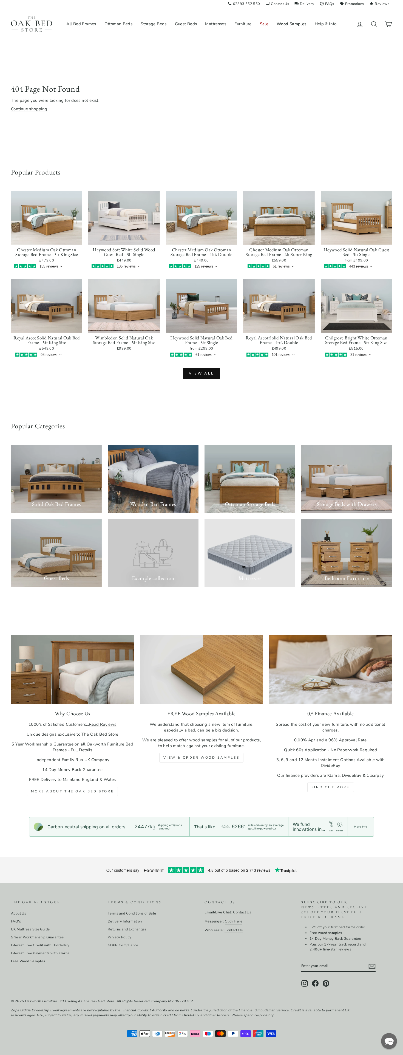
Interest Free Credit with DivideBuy (40, 945)
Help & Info (326, 24)
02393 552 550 (244, 3)
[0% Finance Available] (330, 669)
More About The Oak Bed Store (72, 791)
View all (201, 373)
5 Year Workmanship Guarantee (37, 937)
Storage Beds (154, 24)
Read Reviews (103, 724)
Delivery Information (125, 921)
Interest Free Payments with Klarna (40, 953)
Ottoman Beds (118, 24)
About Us (18, 913)
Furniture (242, 24)
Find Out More (330, 787)
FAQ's (16, 921)
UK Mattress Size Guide (30, 929)
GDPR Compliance (123, 945)
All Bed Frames (81, 24)
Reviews (379, 3)
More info (360, 827)
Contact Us (277, 3)
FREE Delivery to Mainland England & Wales (72, 779)
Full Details (81, 750)
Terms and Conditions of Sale (132, 913)
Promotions (352, 3)
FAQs (327, 3)
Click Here (233, 921)
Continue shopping (29, 109)
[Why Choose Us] (72, 669)
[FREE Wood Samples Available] (201, 669)
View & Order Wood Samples (201, 757)
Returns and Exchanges (127, 929)
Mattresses (215, 24)
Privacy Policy (119, 937)
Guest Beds (186, 24)
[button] (389, 1041)
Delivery (304, 3)
